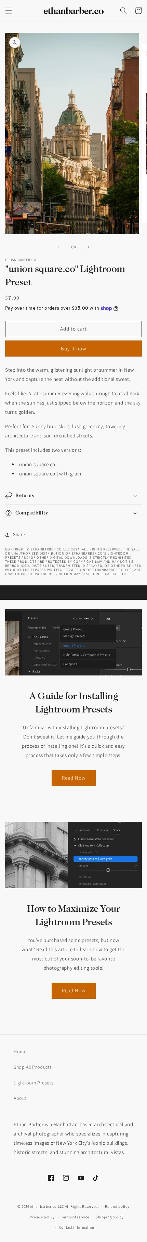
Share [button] (19, 534)
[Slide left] (58, 246)
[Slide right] (88, 246)
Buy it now (73, 348)
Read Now (73, 777)
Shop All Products (33, 1067)
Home (20, 1051)
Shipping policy (110, 1217)
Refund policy (117, 1206)
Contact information (76, 1227)
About (20, 1098)
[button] (8, 10)
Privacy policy (42, 1217)
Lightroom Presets (33, 1083)
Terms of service (75, 1217)
